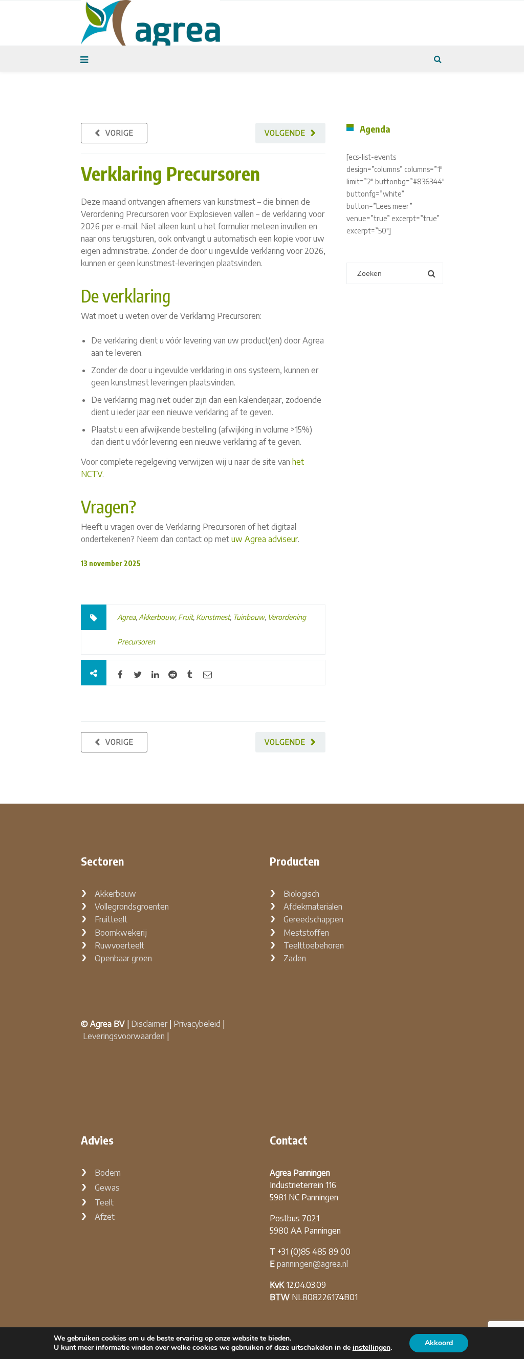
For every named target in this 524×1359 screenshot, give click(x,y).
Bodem (108, 1173)
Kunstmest (213, 617)
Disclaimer (149, 1024)
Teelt (104, 1202)
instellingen (371, 1347)
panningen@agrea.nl (312, 1264)
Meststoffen (306, 932)
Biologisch (301, 894)
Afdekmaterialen (312, 906)
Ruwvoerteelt (119, 945)
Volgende (285, 132)
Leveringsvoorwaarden (124, 1036)
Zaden (294, 958)
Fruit (185, 617)
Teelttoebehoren (313, 945)
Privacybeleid (197, 1024)
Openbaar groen (123, 958)
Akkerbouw (157, 617)
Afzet (105, 1217)
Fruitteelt (111, 919)
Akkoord (439, 1343)
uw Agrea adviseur (264, 539)
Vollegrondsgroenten (132, 906)
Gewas (107, 1187)
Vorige (119, 132)
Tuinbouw (249, 617)
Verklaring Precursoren (170, 173)
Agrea (126, 617)
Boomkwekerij (121, 932)
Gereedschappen (313, 919)
